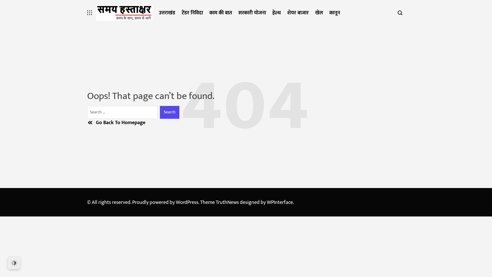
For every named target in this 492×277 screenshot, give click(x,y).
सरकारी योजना (252, 12)
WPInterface (280, 202)
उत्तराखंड (167, 12)
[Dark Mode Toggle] (14, 262)
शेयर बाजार (298, 12)
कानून (334, 12)
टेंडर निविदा (192, 12)
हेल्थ (276, 12)
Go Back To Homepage (120, 122)
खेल (319, 12)
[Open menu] (89, 12)
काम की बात (220, 12)
